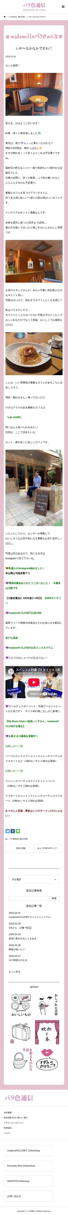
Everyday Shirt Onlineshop (21, 1165)
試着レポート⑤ (14, 746)
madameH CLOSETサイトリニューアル (29, 917)
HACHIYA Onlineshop (18, 1181)
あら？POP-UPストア (47, 848)
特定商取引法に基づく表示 (16, 1118)
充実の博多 (21, 848)
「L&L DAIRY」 (14, 417)
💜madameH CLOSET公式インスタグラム (29, 647)
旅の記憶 (24, 839)
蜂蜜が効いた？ (17, 949)
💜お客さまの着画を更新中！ (21, 736)
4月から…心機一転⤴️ (20, 927)
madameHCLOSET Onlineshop (23, 1150)
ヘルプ (7, 1133)
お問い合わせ (14, 1196)
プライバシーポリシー (14, 1123)
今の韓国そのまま (18, 960)
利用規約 (8, 1128)
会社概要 (8, 1112)
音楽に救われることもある (22, 938)
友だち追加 (11, 637)
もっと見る (14, 971)
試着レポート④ (14, 770)
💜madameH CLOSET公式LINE (23, 612)
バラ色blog (14, 839)
